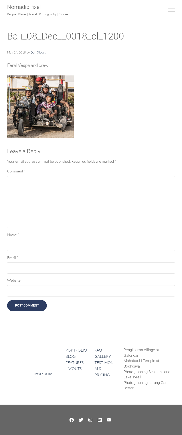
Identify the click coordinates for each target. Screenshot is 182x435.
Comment (16, 171)
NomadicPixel (24, 7)
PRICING (102, 374)
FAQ (98, 350)
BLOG (70, 356)
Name (13, 234)
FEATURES (74, 362)
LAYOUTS (73, 368)
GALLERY (103, 356)
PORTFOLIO (76, 350)
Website (14, 280)
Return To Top (43, 374)
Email (12, 257)
